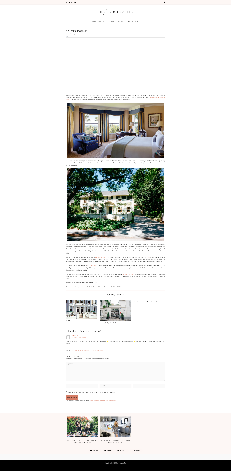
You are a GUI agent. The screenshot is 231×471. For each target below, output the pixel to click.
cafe (148, 257)
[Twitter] (69, 2)
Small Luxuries (70, 321)
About (93, 21)
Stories (120, 21)
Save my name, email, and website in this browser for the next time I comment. (92, 392)
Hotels (68, 34)
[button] (164, 2)
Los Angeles (74, 34)
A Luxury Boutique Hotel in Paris (109, 323)
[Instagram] (72, 2)
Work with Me (133, 21)
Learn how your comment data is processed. (103, 400)
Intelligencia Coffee (128, 274)
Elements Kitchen (100, 257)
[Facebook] (66, 2)
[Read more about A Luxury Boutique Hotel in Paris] (115, 310)
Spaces (111, 21)
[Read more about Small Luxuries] (81, 309)
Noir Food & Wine (92, 266)
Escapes (101, 21)
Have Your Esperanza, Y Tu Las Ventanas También (147, 302)
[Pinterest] (75, 2)
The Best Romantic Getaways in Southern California (87, 350)
